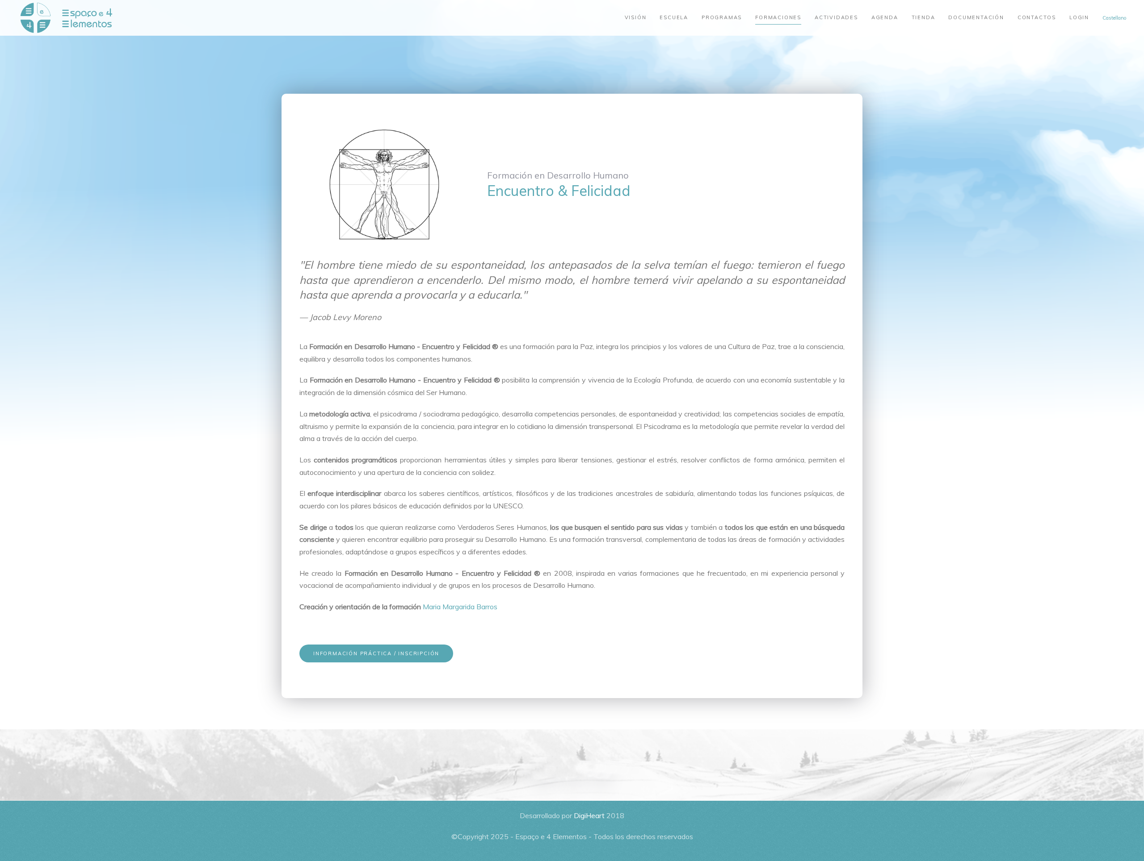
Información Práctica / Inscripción (376, 653)
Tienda (923, 17)
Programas (722, 17)
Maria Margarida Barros (460, 606)
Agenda (884, 17)
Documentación (976, 17)
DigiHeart (589, 815)
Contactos (1037, 17)
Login (1079, 17)
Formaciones (778, 17)
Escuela (674, 17)
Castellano (1114, 18)
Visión (636, 17)
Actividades (836, 17)
